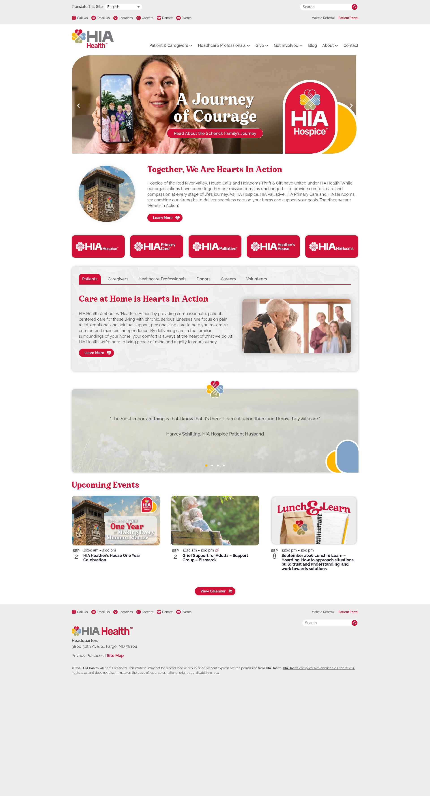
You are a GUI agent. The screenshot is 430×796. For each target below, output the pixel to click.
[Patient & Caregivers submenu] (191, 45)
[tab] (90, 279)
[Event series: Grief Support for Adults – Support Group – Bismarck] (216, 550)
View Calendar (213, 591)
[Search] (354, 7)
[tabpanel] (215, 326)
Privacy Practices (88, 655)
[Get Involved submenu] (301, 45)
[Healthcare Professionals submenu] (248, 45)
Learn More (163, 218)
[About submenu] (336, 45)
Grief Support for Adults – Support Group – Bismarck (215, 557)
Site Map (115, 655)
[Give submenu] (267, 45)
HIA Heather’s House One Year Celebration (111, 557)
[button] (78, 105)
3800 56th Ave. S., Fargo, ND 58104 (104, 646)
